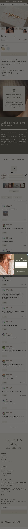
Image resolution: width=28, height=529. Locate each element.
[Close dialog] (27, 254)
